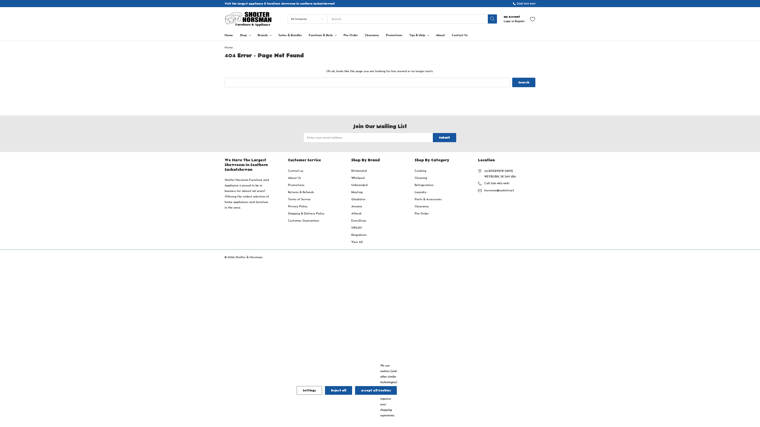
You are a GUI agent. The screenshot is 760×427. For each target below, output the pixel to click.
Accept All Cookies (376, 390)
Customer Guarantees (303, 220)
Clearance (422, 206)
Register (520, 21)
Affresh (356, 213)
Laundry (421, 192)
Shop (243, 35)
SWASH (356, 227)
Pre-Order (422, 213)
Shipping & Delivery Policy (306, 213)
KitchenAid (359, 170)
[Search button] (492, 19)
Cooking (420, 170)
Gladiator (358, 199)
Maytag (357, 192)
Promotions (296, 185)
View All (357, 242)
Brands (263, 35)
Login (507, 21)
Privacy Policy (298, 206)
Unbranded (359, 185)
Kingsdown (359, 234)
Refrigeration (424, 185)
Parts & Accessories (428, 199)
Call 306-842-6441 (496, 183)
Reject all (338, 390)
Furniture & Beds (321, 35)
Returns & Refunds (301, 192)
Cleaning (421, 177)
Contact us (295, 170)
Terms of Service (299, 199)
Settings (309, 390)
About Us (294, 177)
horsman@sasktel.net (499, 190)
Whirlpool (358, 177)
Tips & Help (417, 35)
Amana (356, 206)
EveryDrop (358, 220)
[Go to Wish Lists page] (532, 19)
